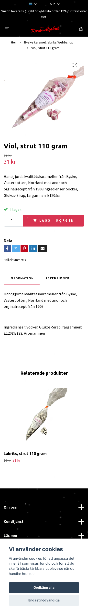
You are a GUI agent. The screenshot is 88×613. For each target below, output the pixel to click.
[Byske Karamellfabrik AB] (45, 28)
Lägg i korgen (56, 220)
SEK (53, 3)
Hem (14, 42)
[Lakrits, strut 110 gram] (44, 418)
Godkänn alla (44, 587)
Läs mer (11, 535)
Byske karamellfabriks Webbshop (48, 42)
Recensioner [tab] (57, 278)
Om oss (10, 507)
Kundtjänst (13, 521)
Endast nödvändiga (44, 600)
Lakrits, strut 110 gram (25, 453)
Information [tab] (22, 278)
